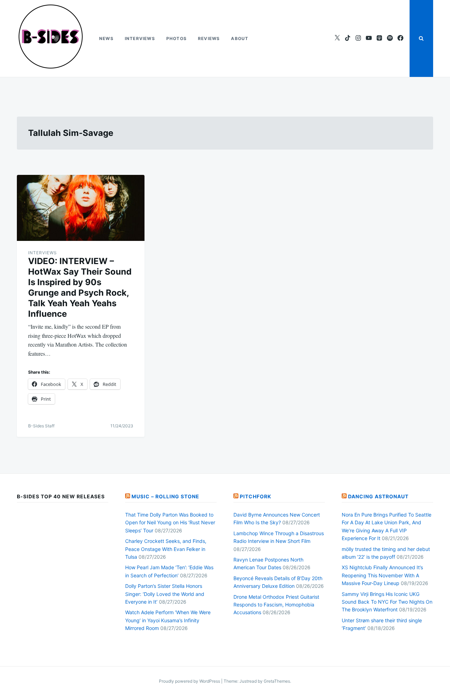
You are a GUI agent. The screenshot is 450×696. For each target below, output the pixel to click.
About (239, 38)
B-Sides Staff (41, 425)
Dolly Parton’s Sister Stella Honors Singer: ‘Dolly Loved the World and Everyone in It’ (164, 594)
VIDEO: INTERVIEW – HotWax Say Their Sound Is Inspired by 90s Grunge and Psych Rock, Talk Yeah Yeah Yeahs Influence (79, 287)
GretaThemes (277, 681)
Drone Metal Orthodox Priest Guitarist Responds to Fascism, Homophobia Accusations (276, 605)
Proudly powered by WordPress (190, 681)
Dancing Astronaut (378, 496)
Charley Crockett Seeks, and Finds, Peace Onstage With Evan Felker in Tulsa (165, 549)
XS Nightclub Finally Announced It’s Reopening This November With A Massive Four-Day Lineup (382, 575)
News (106, 38)
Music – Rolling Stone (165, 496)
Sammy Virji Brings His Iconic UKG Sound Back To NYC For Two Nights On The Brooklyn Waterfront (387, 602)
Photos (176, 38)
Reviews (209, 38)
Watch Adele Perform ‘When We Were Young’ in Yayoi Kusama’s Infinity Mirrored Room (168, 620)
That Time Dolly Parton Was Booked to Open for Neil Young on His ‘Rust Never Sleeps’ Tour (170, 522)
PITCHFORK (255, 496)
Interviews (140, 38)
